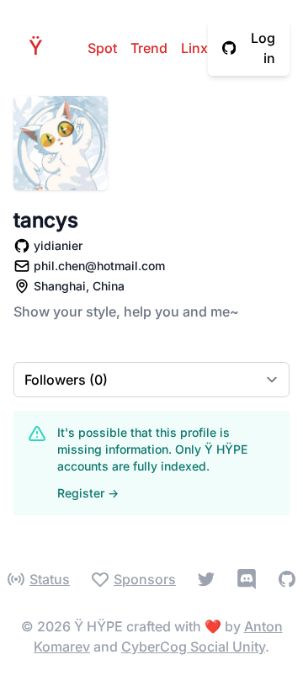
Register (88, 493)
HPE (40, 47)
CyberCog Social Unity (193, 646)
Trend (148, 48)
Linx (194, 48)
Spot (102, 48)
